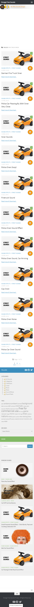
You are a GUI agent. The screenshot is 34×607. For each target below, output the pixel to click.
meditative (29, 414)
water (2, 421)
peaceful (14, 416)
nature (4, 416)
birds (6, 406)
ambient (14, 404)
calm (9, 406)
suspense (17, 419)
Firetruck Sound (8, 198)
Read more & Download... (9, 77)
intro (19, 414)
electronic (12, 409)
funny (22, 411)
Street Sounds (16, 68)
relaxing (25, 416)
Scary (29, 416)
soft (10, 419)
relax (20, 416)
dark (28, 406)
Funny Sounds (5, 546)
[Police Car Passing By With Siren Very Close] (17, 88)
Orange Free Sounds (8, 2)
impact (16, 414)
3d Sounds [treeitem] (9, 379)
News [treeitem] (7, 390)
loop (25, 413)
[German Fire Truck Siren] (17, 58)
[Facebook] (29, 370)
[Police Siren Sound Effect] (17, 213)
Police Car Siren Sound (10, 349)
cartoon (13, 406)
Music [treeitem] (7, 388)
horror (12, 414)
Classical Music (5, 500)
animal (20, 404)
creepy (25, 406)
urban (30, 419)
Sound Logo (9, 479)
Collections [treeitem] (9, 383)
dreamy (8, 409)
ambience (7, 404)
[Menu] (31, 2)
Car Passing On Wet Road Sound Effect (12, 570)
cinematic (19, 406)
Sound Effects (5, 68)
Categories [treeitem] (9, 381)
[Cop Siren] (17, 274)
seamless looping (5, 419)
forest (17, 409)
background (27, 403)
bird (4, 406)
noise (10, 416)
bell (2, 406)
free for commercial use (14, 410)
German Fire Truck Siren (11, 73)
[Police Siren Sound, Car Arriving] (17, 243)
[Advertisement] (17, 27)
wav (5, 421)
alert (2, 403)
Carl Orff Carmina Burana (8, 503)
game (25, 411)
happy (8, 414)
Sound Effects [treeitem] (10, 392)
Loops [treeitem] (7, 385)
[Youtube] (26, 370)
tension (22, 419)
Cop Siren (5, 289)
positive (17, 416)
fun (19, 411)
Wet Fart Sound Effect (7, 548)
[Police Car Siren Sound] (17, 334)
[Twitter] (31, 370)
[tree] (17, 386)
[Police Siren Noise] (17, 304)
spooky (13, 419)
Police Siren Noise (9, 319)
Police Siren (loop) (9, 167)
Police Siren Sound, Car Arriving (14, 258)
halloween (4, 414)
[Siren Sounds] (17, 122)
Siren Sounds (7, 137)
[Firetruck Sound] (17, 183)
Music (3, 479)
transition (26, 419)
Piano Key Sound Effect (8, 481)
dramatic (3, 409)
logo (22, 414)
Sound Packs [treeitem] (9, 394)
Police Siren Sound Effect (12, 228)
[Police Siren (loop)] (17, 152)
